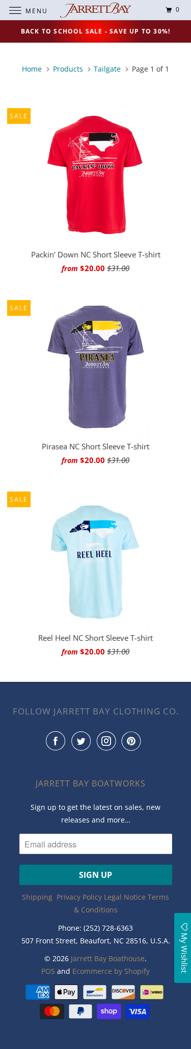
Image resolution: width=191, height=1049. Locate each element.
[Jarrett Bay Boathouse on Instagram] (108, 740)
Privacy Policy (79, 897)
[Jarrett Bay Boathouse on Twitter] (83, 740)
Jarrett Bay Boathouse (108, 958)
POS (48, 971)
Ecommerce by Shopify (111, 971)
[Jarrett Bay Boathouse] (96, 10)
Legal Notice (125, 897)
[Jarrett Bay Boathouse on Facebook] (57, 740)
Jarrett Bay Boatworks (91, 783)
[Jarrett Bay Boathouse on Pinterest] (133, 740)
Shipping (37, 897)
